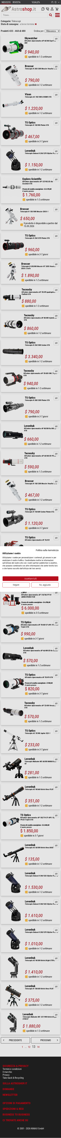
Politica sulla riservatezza (47, 550)
